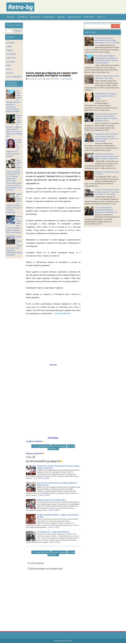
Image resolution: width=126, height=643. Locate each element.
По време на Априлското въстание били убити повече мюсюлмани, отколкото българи (107, 40)
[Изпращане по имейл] (27, 457)
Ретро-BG (69, 641)
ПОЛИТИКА (89, 17)
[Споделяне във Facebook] (34, 457)
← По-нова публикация (40, 446)
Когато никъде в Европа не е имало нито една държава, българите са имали (52, 74)
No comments (67, 79)
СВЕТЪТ (101, 17)
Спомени (9, 73)
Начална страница (59, 446)
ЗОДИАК (9, 50)
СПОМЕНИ (22, 17)
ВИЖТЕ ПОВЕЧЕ (43, 478)
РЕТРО (56, 79)
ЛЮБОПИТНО (74, 17)
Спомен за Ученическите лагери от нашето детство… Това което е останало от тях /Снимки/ (107, 192)
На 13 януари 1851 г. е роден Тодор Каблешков (53, 532)
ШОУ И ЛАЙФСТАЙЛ (13, 77)
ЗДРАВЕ (61, 17)
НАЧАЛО (10, 17)
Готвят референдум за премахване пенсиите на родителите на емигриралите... (106, 210)
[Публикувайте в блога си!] (29, 457)
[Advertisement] (53, 47)
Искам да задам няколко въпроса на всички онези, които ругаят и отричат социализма (107, 156)
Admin (48, 79)
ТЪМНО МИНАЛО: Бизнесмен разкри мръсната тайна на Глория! (106, 96)
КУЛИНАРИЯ (49, 17)
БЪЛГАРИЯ (35, 17)
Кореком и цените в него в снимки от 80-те (51, 500)
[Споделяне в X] (31, 457)
